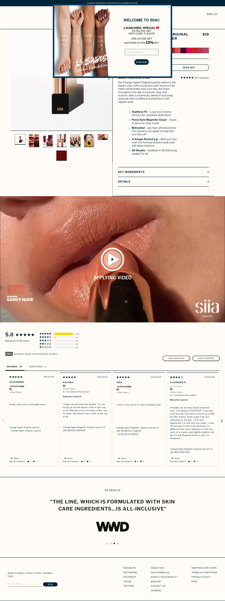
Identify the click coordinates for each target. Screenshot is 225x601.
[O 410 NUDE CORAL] (177, 50)
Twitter (128, 586)
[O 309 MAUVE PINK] (206, 50)
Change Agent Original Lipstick (24, 427)
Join (50, 584)
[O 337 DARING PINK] (189, 50)
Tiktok (127, 581)
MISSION (156, 581)
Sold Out (189, 67)
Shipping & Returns (204, 568)
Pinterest (129, 577)
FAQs (194, 581)
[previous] (13, 75)
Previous (3, 419)
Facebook (129, 568)
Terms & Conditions (204, 572)
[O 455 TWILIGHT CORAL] (195, 50)
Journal (156, 590)
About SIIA (157, 568)
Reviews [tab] (12, 366)
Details (124, 181)
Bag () (212, 14)
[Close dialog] (169, 6)
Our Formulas (160, 572)
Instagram (130, 572)
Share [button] (16, 458)
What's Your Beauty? (164, 577)
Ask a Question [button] (176, 358)
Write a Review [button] (206, 358)
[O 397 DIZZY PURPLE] (183, 50)
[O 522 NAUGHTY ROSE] (200, 50)
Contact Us (158, 586)
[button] (29, 461)
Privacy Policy (201, 577)
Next (221, 419)
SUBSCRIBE (141, 62)
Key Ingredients (131, 171)
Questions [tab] (36, 366)
